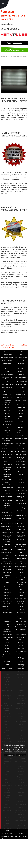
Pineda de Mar (7, 410)
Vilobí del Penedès (7, 637)
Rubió (7, 427)
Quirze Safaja (21, 511)
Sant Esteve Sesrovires (7, 540)
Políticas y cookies (21, 836)
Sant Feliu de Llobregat (7, 536)
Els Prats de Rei (7, 572)
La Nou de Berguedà (21, 503)
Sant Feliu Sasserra (21, 524)
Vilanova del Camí (7, 464)
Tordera (7, 645)
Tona (20, 485)
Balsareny (21, 360)
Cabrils (7, 419)
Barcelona (7, 352)
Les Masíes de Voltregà (21, 613)
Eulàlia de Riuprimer (7, 384)
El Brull (21, 661)
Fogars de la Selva (6, 654)
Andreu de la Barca (21, 438)
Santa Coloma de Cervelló (21, 583)
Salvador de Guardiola (21, 497)
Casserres (7, 587)
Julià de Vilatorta (7, 606)
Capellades (21, 609)
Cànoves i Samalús (21, 490)
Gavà (20, 354)
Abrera (21, 645)
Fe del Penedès (7, 578)
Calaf (20, 561)
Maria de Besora (7, 668)
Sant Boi (7, 462)
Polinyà (7, 407)
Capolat (7, 609)
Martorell (7, 392)
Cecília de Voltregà (21, 547)
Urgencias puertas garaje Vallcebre (7, 837)
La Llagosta (7, 508)
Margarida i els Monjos (20, 578)
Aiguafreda (7, 416)
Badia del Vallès (7, 449)
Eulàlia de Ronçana (21, 381)
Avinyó (21, 474)
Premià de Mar (21, 397)
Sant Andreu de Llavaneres (7, 439)
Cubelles (21, 643)
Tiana (21, 572)
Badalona (21, 472)
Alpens (7, 413)
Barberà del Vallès (7, 360)
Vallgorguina (7, 363)
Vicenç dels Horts (7, 549)
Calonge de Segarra (7, 422)
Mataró (21, 446)
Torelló (7, 582)
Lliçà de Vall (21, 637)
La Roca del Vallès (21, 621)
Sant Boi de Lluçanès (20, 458)
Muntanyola (6, 482)
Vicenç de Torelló (21, 549)
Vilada (21, 552)
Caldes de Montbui (7, 524)
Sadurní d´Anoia (7, 547)
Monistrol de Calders (21, 400)
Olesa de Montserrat (7, 357)
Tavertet (7, 648)
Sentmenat (20, 668)
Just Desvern (21, 532)
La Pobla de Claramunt (7, 504)
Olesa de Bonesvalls (21, 357)
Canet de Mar (21, 493)
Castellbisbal (21, 410)
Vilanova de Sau (7, 394)
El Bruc (21, 640)
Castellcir (21, 592)
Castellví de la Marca (7, 601)
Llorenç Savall (21, 529)
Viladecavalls (21, 467)
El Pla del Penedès (7, 374)
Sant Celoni (7, 627)
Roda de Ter (21, 433)
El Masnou (21, 374)
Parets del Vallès (7, 354)
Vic (7, 555)
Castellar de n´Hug (21, 566)
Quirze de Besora (21, 515)
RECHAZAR (9, 755)
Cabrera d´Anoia (7, 397)
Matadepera (7, 569)
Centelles (7, 598)
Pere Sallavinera (7, 521)
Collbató (20, 371)
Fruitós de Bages (21, 508)
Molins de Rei (21, 405)
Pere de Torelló (21, 500)
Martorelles (20, 387)
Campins (21, 419)
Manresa (21, 427)
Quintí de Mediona (7, 518)
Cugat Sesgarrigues (7, 454)
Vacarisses (21, 366)
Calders (21, 479)
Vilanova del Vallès (21, 451)
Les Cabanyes (7, 621)
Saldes (7, 371)
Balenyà (7, 381)
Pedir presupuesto (14, 43)
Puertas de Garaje (4, 56)
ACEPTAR (21, 755)
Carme (21, 587)
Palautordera (21, 539)
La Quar (7, 624)
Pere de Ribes (21, 526)
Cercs (21, 595)
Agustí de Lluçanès (7, 443)
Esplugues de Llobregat (21, 657)
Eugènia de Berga (21, 384)
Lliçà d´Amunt (7, 640)
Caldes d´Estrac (7, 479)
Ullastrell (7, 604)
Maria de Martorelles (21, 627)
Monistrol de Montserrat (7, 401)
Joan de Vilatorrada (21, 555)
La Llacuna (7, 664)
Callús (21, 422)
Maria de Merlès (7, 634)
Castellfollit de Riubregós (7, 829)
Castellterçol (21, 601)
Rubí (7, 433)
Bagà (20, 416)
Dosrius (7, 643)
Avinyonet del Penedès (7, 475)
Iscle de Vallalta (21, 558)
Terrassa (7, 575)
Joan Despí (21, 487)
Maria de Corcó (21, 394)
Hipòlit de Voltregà (21, 521)
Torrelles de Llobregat (21, 665)
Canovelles (7, 493)
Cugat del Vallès (21, 544)
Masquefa (21, 569)
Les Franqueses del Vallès (21, 617)
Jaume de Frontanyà (7, 558)
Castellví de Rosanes (21, 598)
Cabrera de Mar (21, 464)
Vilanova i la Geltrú (7, 451)
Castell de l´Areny (7, 833)
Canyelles (7, 490)
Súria (7, 369)
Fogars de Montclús (21, 651)
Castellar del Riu (7, 566)
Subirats (21, 369)
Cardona (7, 595)
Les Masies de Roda (7, 617)
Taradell (7, 651)
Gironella (7, 661)
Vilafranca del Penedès (7, 468)
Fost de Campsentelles (7, 511)
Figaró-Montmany (7, 657)
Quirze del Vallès (7, 515)
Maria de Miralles (21, 629)
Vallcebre (21, 363)
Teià (21, 575)
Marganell (21, 392)
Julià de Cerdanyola (7, 487)
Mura (20, 430)
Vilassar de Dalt (21, 449)
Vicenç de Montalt (20, 454)
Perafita (20, 352)
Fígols (21, 654)
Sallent (7, 446)
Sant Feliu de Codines (21, 536)
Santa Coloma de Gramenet (7, 388)
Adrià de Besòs (21, 443)
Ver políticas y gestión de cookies (15, 751)
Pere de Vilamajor (7, 500)
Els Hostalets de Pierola (7, 378)
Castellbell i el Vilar (7, 564)
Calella (21, 424)
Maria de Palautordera (7, 630)
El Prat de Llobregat (21, 377)
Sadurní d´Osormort (7, 552)
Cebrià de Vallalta (7, 457)
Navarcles (7, 430)
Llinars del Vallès (7, 612)
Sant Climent (21, 624)
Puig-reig (21, 833)
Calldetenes (7, 424)
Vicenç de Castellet (7, 496)
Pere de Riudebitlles (7, 526)
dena (20, 589)
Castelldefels (7, 592)
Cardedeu (21, 606)
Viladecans (7, 472)
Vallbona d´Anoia (7, 366)
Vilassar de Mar (7, 485)
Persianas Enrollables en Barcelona (15, 56)
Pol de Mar (21, 518)
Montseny (21, 482)
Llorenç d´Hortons (7, 532)
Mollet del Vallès (7, 405)
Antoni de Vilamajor (21, 436)
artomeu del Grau (21, 462)
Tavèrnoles (21, 648)
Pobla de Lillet (21, 407)
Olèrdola (7, 589)
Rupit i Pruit (7, 561)
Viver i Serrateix (21, 634)
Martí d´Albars (7, 529)
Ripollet (7, 436)
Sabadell (7, 544)
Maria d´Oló (21, 604)
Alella (21, 413)
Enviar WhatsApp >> (13, 50)
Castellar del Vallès (21, 564)
